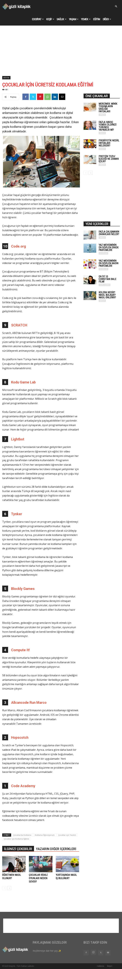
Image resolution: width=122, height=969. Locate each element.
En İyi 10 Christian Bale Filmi (107, 279)
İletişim (109, 966)
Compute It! (20, 650)
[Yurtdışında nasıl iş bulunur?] (67, 864)
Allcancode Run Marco (29, 703)
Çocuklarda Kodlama (22, 835)
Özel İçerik (104, 285)
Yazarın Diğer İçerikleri (56, 849)
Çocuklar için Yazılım (67, 835)
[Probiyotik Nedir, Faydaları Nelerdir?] (90, 143)
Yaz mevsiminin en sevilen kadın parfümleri (108, 263)
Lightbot (17, 439)
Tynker (16, 514)
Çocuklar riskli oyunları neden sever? (38, 878)
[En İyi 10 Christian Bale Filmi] (90, 279)
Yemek (84, 19)
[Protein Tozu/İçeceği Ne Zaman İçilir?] (90, 159)
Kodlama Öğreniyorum (45, 835)
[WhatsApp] (47, 97)
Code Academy (23, 786)
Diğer (106, 19)
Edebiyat (36, 19)
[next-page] (9, 888)
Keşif (49, 19)
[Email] (62, 97)
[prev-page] (4, 888)
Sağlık (60, 19)
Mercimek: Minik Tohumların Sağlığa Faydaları (108, 107)
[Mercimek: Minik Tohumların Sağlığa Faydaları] (90, 107)
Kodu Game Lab (23, 382)
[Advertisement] (61, 52)
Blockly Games (23, 589)
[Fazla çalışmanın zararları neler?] (90, 234)
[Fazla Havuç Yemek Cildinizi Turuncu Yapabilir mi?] (90, 125)
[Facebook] (25, 97)
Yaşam (72, 19)
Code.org (18, 246)
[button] (116, 6)
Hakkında (100, 966)
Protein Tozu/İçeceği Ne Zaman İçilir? (109, 159)
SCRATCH (19, 325)
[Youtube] (108, 952)
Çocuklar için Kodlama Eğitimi (16, 839)
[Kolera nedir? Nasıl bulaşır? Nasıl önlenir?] (90, 295)
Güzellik (103, 253)
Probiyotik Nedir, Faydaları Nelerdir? (109, 143)
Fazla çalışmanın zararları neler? (109, 233)
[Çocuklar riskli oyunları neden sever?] (40, 864)
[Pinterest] (40, 97)
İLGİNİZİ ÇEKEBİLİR (18, 849)
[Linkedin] (55, 97)
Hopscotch (19, 738)
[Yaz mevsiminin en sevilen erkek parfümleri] (90, 248)
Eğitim (96, 19)
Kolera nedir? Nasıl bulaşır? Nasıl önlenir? (107, 295)
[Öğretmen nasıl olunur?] (14, 864)
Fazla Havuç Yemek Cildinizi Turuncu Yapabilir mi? (107, 126)
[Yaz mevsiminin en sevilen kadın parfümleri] (90, 263)
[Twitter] (33, 97)
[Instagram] (93, 952)
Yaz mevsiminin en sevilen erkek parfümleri (109, 247)
